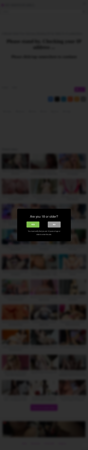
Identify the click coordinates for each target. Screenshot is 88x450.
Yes (33, 224)
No (54, 224)
